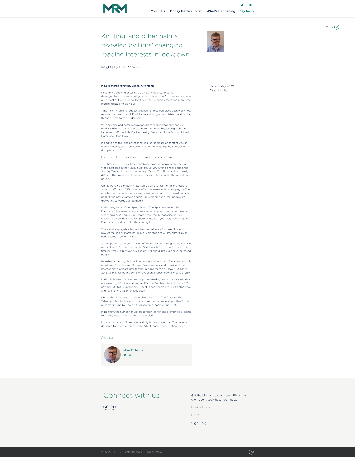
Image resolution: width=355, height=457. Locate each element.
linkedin (129, 355)
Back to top (251, 452)
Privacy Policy (154, 451)
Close (329, 27)
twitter (124, 355)
